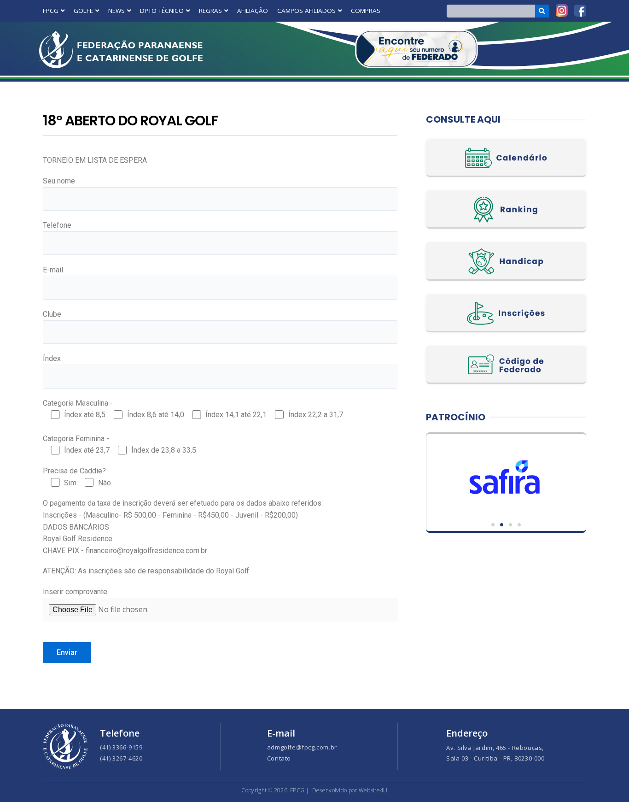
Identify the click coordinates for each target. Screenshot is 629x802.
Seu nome (59, 181)
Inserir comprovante (75, 591)
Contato (279, 758)
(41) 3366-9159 (121, 747)
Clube (52, 314)
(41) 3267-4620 (121, 758)
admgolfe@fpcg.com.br (302, 747)
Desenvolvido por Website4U (350, 790)
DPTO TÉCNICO (162, 10)
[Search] (542, 11)
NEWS (116, 10)
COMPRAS (365, 10)
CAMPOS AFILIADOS (306, 10)
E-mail (53, 269)
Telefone (57, 225)
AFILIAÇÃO (252, 10)
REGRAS (210, 10)
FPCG (50, 10)
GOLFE (83, 10)
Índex (52, 358)
